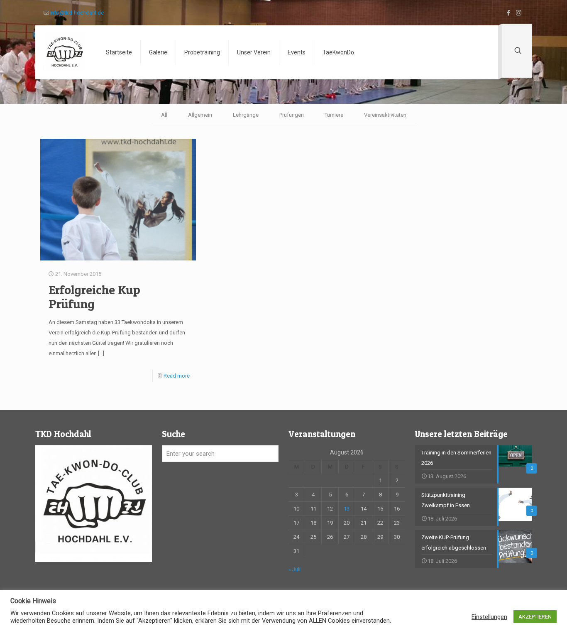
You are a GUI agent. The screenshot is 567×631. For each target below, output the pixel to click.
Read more (177, 376)
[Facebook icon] (508, 13)
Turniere (334, 115)
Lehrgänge (246, 115)
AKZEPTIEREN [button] (535, 617)
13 (346, 509)
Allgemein (200, 115)
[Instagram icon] (519, 13)
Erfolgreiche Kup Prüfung (94, 296)
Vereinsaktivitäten (385, 115)
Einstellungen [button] (489, 617)
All (164, 115)
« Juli (294, 569)
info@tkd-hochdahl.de (77, 13)
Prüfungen (291, 115)
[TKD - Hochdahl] (64, 52)
